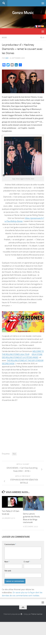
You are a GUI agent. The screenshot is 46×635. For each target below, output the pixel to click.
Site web (7, 571)
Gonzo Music (23, 12)
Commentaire (10, 544)
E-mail (27, 562)
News (4, 37)
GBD (6, 58)
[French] (36, 26)
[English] (39, 26)
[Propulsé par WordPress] (21, 614)
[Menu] (43, 3)
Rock (14, 454)
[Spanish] (42, 26)
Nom (6, 562)
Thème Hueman (36, 614)
